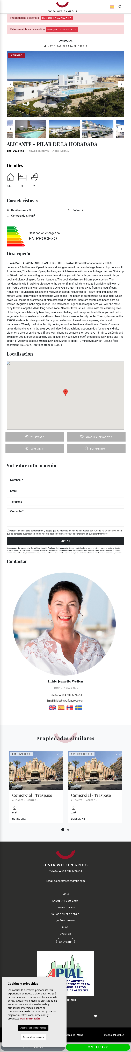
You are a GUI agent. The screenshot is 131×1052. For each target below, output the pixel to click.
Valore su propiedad (65, 914)
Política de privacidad (112, 531)
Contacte (65, 942)
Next (120, 84)
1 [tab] (62, 829)
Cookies (70, 1035)
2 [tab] (68, 830)
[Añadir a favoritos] (59, 755)
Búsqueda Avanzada (56, 18)
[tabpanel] (36, 789)
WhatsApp (99, 1047)
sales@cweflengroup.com (65, 881)
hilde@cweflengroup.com (65, 700)
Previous (10, 84)
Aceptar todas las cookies (33, 1027)
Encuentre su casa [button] (65, 901)
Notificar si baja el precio (67, 46)
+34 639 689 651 (65, 695)
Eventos (65, 934)
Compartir (38, 449)
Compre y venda (65, 907)
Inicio (65, 894)
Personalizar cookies (33, 1037)
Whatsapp (37, 437)
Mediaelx (118, 1035)
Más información (30, 1018)
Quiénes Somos (66, 920)
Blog (65, 927)
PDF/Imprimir (98, 449)
